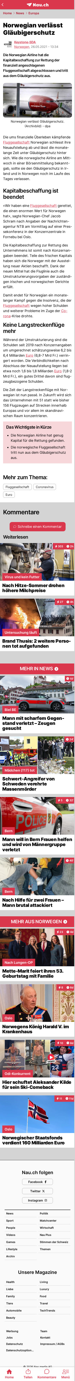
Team (43, 1331)
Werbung (12, 1331)
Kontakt (45, 1337)
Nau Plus (45, 1234)
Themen (45, 1249)
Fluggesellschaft (16, 142)
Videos (10, 1234)
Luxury (44, 1289)
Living (44, 1282)
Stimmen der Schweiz (54, 1242)
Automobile (14, 1310)
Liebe (9, 1289)
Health (10, 1282)
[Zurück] (2, 4)
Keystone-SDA (25, 42)
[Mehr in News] (37, 668)
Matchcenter (48, 1220)
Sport (9, 1220)
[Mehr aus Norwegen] (37, 921)
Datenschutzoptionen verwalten (21, 1350)
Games (10, 1242)
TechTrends (47, 1310)
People (10, 1227)
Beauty (10, 1317)
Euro (29, 355)
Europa (33, 13)
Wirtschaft (47, 1227)
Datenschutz (14, 1343)
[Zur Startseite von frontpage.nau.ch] (37, 5)
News (20, 13)
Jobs (9, 1337)
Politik (44, 1213)
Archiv (10, 1256)
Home (7, 13)
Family (10, 1296)
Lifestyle (11, 1249)
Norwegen (21, 47)
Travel (44, 1303)
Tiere (9, 1303)
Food (43, 1296)
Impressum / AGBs (52, 1343)
